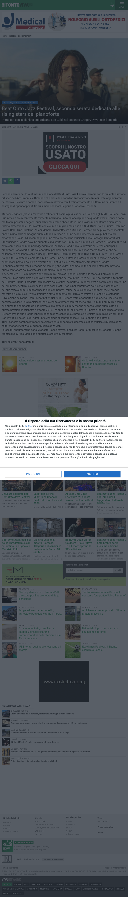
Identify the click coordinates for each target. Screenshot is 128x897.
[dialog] (64, 448)
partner (28, 426)
